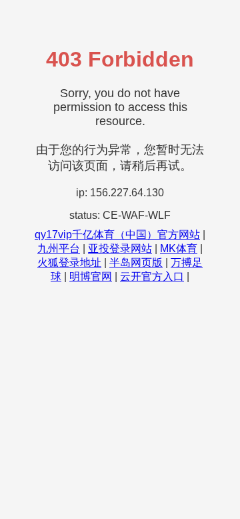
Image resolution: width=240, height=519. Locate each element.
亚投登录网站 (120, 248)
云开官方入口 (152, 276)
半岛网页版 (136, 262)
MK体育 (178, 248)
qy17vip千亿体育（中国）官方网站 (117, 234)
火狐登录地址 (69, 262)
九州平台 (58, 248)
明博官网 (90, 276)
